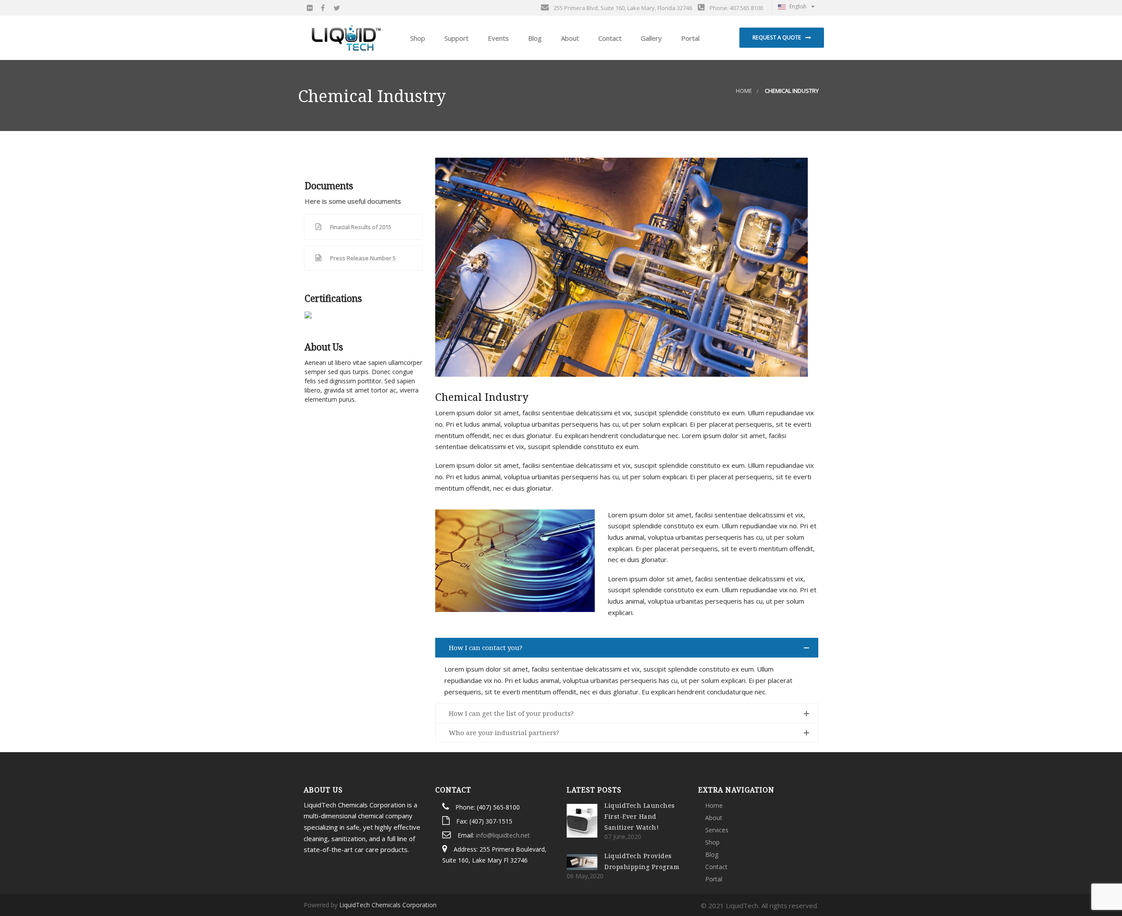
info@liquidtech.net (503, 835)
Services (716, 830)
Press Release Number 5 (363, 258)
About (569, 38)
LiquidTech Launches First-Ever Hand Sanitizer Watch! (639, 816)
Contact (609, 38)
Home (744, 91)
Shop (712, 842)
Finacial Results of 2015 (360, 227)
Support (456, 38)
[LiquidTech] (346, 37)
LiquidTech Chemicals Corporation (388, 905)
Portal (689, 38)
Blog (534, 38)
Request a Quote (777, 37)
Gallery (650, 38)
